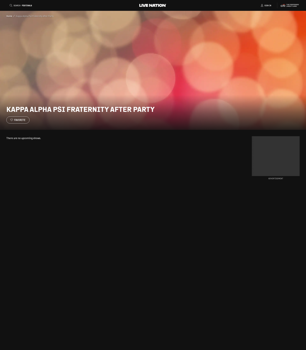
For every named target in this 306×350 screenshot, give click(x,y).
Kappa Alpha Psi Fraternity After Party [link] (35, 15)
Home (9, 15)
